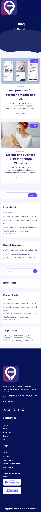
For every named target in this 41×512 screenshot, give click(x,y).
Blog (5, 428)
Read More (20, 114)
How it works (8, 460)
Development (20, 151)
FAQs (5, 452)
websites (28, 340)
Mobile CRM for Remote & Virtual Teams (19, 216)
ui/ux (6, 340)
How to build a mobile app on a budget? (19, 227)
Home (5, 425)
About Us (7, 432)
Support (6, 456)
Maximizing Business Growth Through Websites (20, 159)
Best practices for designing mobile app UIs (20, 95)
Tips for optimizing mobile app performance (15, 232)
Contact (6, 436)
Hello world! (8, 212)
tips (28, 336)
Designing (20, 87)
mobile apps (18, 336)
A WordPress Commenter (14, 250)
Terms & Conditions (11, 464)
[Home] (14, 29)
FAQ (4, 439)
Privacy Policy (8, 467)
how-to (7, 336)
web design (16, 340)
